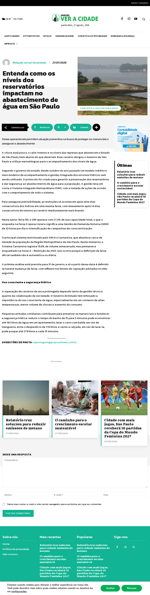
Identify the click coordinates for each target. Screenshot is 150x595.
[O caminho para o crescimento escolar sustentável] (75, 397)
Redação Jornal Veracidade (29, 62)
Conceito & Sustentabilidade (99, 108)
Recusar (131, 588)
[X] (133, 547)
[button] (143, 19)
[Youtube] (135, 18)
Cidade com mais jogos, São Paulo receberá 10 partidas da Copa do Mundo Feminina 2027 (131, 198)
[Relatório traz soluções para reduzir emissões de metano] (26, 397)
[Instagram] (128, 18)
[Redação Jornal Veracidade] (7, 62)
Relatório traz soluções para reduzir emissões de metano (131, 174)
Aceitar (110, 588)
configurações (19, 591)
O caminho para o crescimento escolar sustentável (130, 185)
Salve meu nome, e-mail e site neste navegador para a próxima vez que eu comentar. (54, 504)
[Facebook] (122, 18)
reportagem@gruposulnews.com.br (55, 342)
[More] (96, 127)
